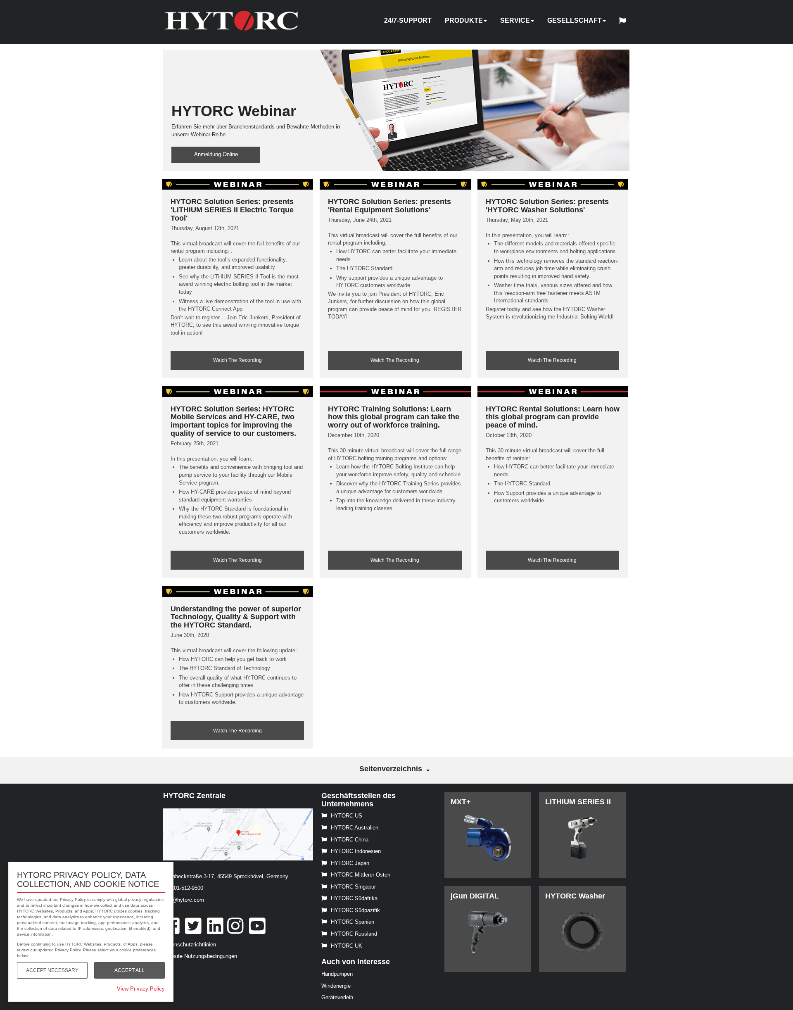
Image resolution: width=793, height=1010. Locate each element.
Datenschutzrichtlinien (189, 944)
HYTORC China (349, 840)
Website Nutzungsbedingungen (200, 956)
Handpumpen (337, 974)
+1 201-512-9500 (183, 888)
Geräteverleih (337, 997)
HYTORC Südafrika (354, 898)
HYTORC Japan (350, 863)
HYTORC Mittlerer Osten (360, 875)
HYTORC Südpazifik (355, 910)
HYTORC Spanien (352, 922)
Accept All (129, 970)
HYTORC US (346, 816)
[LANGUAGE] (624, 22)
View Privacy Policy (141, 989)
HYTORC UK (346, 946)
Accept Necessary (52, 970)
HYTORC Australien (354, 828)
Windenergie (336, 986)
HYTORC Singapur (353, 887)
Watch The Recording (237, 360)
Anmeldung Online (216, 154)
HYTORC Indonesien (356, 851)
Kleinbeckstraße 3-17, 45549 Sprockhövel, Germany (225, 876)
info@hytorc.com (183, 900)
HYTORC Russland (354, 934)
